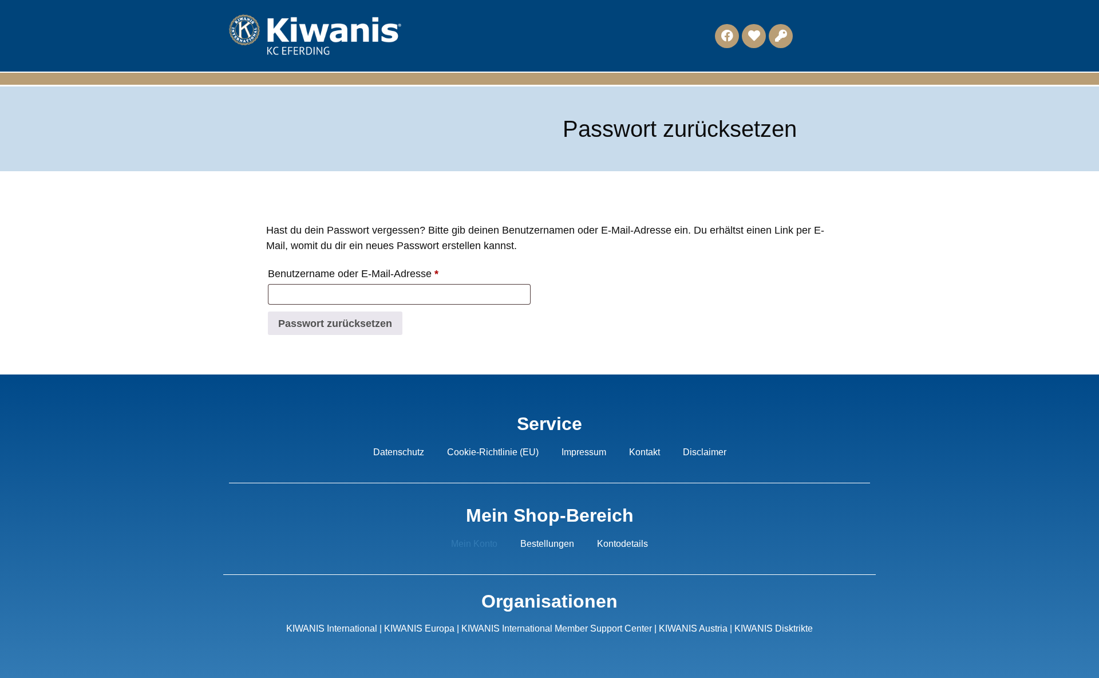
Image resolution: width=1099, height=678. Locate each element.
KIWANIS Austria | (696, 628)
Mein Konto (474, 544)
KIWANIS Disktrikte (773, 628)
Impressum (584, 452)
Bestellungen (547, 544)
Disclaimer (704, 452)
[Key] (781, 36)
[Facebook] (727, 36)
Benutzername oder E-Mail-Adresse (379, 271)
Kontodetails (622, 544)
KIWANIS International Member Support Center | (560, 628)
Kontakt (644, 452)
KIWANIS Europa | (422, 628)
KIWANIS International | (335, 628)
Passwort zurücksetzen (335, 323)
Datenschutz (398, 452)
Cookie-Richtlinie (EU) (493, 452)
